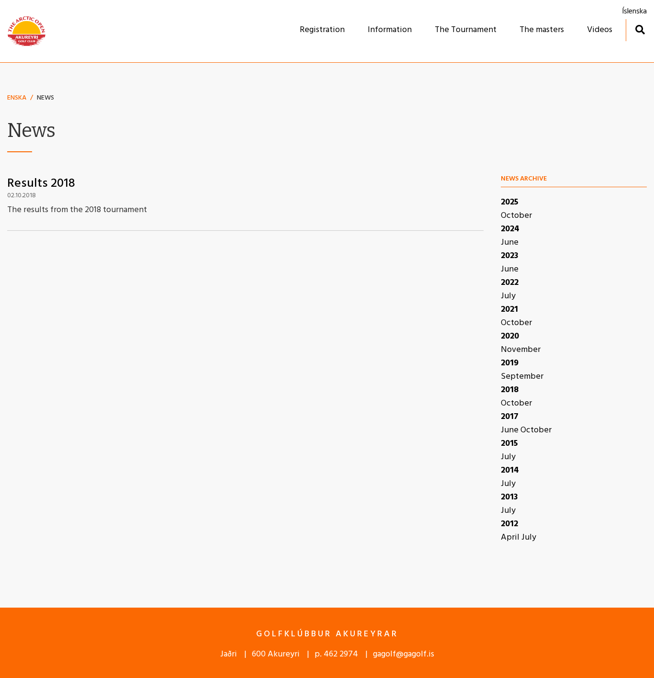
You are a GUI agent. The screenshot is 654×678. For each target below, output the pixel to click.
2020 (510, 336)
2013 (509, 497)
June (510, 242)
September (522, 377)
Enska (16, 97)
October (516, 216)
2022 (510, 283)
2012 (509, 524)
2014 (510, 470)
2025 (510, 202)
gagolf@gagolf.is (403, 654)
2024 (510, 229)
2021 (509, 309)
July (508, 296)
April (511, 537)
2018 (510, 390)
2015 (509, 444)
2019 (510, 363)
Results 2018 (41, 183)
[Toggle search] (640, 29)
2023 (510, 256)
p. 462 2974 (336, 654)
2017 (510, 417)
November (521, 350)
